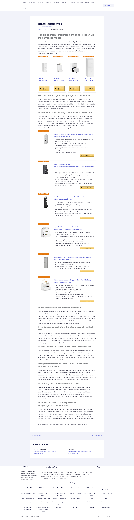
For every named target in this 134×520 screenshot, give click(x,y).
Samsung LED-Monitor (75, 493)
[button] (108, 5)
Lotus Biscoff (74, 488)
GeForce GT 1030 (75, 498)
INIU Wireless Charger (91, 488)
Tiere (92, 2)
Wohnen (25, 8)
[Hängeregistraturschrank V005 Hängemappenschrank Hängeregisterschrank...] (46, 139)
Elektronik (57, 2)
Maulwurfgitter (106, 507)
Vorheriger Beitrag (36, 435)
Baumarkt (32, 2)
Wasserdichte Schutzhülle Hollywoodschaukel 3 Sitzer (43, 509)
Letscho (75, 507)
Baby (24, 2)
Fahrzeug (65, 2)
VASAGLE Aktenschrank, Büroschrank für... (44, 79)
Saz (106, 498)
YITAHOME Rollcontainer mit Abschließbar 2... (73, 79)
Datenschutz (100, 473)
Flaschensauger (27, 502)
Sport (87, 2)
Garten (73, 2)
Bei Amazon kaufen (45, 88)
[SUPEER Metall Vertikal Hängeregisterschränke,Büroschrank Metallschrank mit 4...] (46, 169)
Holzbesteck (90, 507)
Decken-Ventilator (39, 449)
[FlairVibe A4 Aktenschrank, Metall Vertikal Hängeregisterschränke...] (46, 202)
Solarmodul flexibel (75, 502)
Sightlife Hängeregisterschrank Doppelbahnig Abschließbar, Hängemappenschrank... (70, 228)
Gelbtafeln (59, 507)
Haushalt (80, 2)
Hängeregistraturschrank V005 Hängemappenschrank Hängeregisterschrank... (73, 135)
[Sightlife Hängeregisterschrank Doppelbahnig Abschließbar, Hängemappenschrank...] (59, 67)
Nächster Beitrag (98, 435)
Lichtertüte (72, 449)
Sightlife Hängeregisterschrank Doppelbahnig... (59, 79)
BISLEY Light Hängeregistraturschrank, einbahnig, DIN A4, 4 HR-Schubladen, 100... (73, 258)
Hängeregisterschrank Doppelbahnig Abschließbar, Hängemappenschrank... (72, 281)
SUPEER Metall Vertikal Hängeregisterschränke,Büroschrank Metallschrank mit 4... (74, 167)
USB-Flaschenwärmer (28, 498)
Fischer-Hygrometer (106, 502)
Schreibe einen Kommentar (40, 451)
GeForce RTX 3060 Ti (106, 493)
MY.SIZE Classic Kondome (28, 493)
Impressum (99, 471)
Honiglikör (90, 498)
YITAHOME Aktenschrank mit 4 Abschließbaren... (90, 79)
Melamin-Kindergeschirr (59, 498)
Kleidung (40, 2)
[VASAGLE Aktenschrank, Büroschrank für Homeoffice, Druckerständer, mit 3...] (44, 67)
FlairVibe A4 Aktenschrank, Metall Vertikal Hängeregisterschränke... (69, 198)
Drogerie (48, 2)
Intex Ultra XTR (28, 488)
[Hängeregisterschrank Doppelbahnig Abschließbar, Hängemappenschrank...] (46, 285)
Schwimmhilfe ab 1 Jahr (43, 498)
